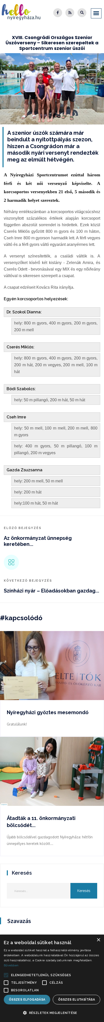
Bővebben (11, 965)
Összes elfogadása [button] (27, 999)
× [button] (98, 940)
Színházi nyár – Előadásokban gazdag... (51, 591)
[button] (6, 975)
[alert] (52, 978)
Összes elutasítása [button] (76, 999)
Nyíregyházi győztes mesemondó (48, 712)
